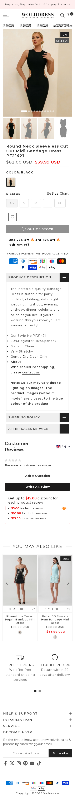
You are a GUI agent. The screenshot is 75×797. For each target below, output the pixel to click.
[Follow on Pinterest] (25, 763)
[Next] (68, 583)
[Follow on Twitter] (12, 763)
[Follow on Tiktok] (38, 763)
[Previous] (7, 583)
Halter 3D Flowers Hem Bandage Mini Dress (55, 619)
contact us (31, 372)
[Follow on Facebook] (5, 763)
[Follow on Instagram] (18, 763)
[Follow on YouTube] (32, 763)
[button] (37, 476)
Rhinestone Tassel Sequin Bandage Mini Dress (20, 619)
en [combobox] (63, 447)
